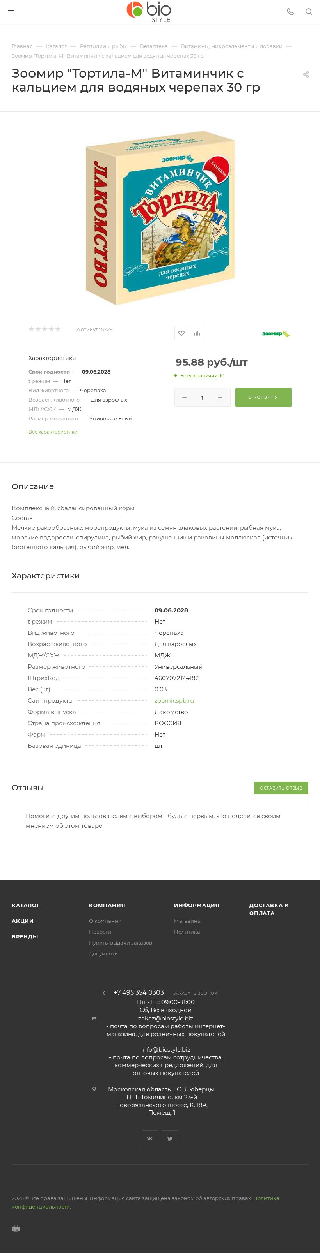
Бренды (25, 936)
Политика (187, 932)
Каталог (26, 905)
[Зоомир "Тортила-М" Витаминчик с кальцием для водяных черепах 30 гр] (160, 218)
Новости (100, 932)
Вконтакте (150, 1138)
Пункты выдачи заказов (120, 942)
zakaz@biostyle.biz (165, 1018)
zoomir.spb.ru (174, 700)
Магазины (187, 921)
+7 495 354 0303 (139, 993)
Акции (23, 921)
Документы (104, 953)
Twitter (170, 1138)
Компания (107, 905)
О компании (105, 921)
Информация (197, 905)
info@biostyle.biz (165, 1049)
